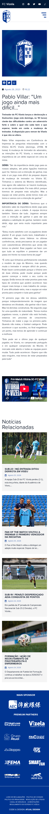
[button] (4, 83)
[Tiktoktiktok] (45, 4)
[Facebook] (29, 4)
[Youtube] (39, 4)
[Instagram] (23, 4)
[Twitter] (34, 4)
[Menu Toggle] (44, 15)
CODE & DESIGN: (24, 809)
